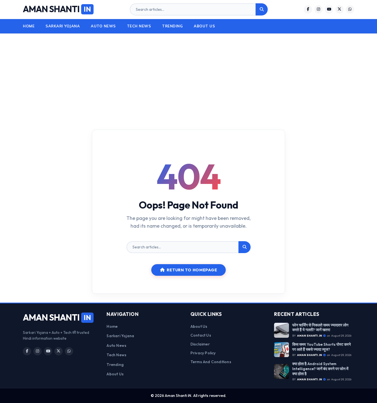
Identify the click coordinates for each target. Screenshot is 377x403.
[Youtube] (329, 9)
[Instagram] (318, 9)
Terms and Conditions (210, 361)
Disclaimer (200, 344)
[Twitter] (339, 9)
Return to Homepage (192, 269)
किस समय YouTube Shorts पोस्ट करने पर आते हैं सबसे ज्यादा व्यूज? (321, 347)
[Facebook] (308, 9)
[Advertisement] (188, 77)
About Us (204, 26)
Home (28, 26)
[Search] (262, 9)
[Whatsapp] (350, 9)
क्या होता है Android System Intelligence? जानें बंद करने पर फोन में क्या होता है (320, 369)
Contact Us (200, 335)
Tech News (139, 26)
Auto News (103, 26)
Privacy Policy (203, 352)
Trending (172, 26)
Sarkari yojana (63, 26)
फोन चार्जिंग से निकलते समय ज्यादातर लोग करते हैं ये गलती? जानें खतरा (320, 327)
